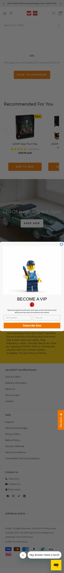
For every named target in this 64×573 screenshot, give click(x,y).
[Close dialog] (61, 244)
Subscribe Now (32, 325)
